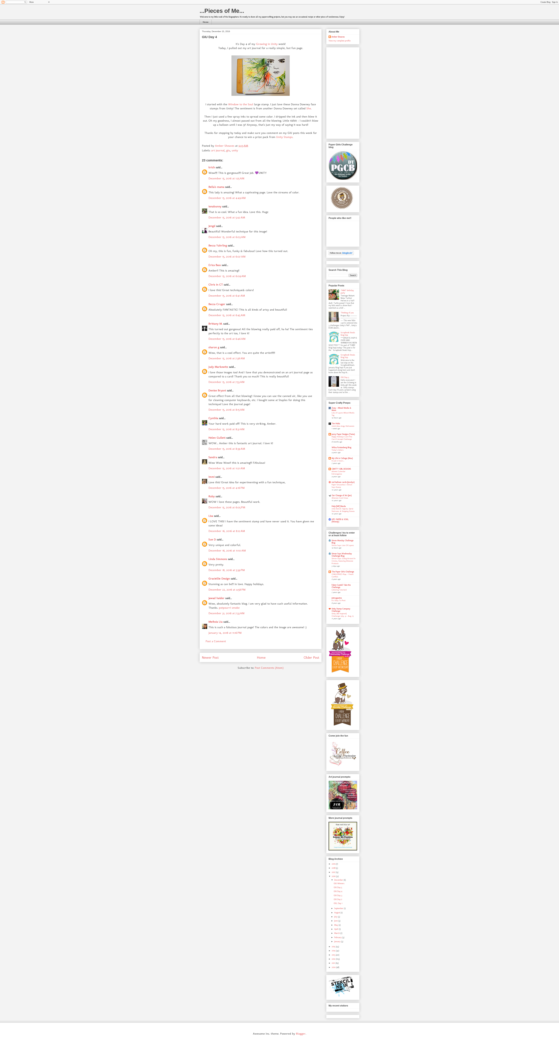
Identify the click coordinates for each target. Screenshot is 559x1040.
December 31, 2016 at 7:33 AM (226, 613)
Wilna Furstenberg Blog (341, 447)
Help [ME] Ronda (339, 506)
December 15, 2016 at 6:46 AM (226, 338)
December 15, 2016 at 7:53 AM (226, 382)
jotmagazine (337, 598)
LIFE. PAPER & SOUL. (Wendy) (340, 520)
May (336, 925)
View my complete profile (340, 41)
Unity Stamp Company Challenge (341, 609)
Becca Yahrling (217, 245)
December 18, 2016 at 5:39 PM (226, 570)
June (336, 921)
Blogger (301, 1033)
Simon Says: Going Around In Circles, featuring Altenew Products (343, 561)
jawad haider (216, 598)
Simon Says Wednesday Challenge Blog (342, 554)
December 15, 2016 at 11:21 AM (226, 468)
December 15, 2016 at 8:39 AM (226, 448)
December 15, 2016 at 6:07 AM (226, 256)
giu (228, 150)
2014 (334, 950)
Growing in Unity (267, 44)
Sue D (212, 539)
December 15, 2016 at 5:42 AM (226, 217)
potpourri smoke (229, 607)
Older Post (311, 657)
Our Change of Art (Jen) (342, 495)
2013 (334, 955)
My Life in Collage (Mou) (342, 458)
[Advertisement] (340, 92)
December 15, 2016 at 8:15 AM (226, 409)
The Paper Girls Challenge (343, 571)
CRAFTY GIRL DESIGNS (341, 469)
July (336, 916)
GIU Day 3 (338, 895)
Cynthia (213, 418)
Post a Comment (216, 641)
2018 (334, 868)
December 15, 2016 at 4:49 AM (227, 198)
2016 (334, 876)
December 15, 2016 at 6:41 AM (226, 295)
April (336, 929)
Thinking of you (347, 312)
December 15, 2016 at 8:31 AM (226, 429)
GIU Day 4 (338, 891)
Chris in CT (215, 284)
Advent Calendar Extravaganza (338, 472)
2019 (334, 864)
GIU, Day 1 (338, 903)
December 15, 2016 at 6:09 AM (227, 276)
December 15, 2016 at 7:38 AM (226, 358)
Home (205, 22)
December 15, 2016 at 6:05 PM (226, 507)
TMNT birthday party (347, 291)
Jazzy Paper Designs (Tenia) (343, 434)
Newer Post (210, 657)
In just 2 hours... (338, 460)
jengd (211, 226)
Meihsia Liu (215, 621)
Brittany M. (215, 323)
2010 (334, 967)
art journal (218, 150)
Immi (211, 476)
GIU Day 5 (345, 377)
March (337, 933)
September (339, 908)
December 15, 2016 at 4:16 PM (226, 488)
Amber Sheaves (338, 37)
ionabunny (214, 206)
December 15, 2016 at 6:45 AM (226, 315)
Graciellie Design (219, 578)
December (339, 880)
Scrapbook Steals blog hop (348, 333)
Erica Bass (214, 265)
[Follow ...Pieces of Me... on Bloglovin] (341, 254)
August (337, 912)
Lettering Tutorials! (339, 590)
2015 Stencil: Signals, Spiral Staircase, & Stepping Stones (343, 509)
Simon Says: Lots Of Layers (343, 545)
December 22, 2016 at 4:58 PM (226, 589)
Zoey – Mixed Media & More (341, 409)
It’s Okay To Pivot (338, 600)
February (338, 937)
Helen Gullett (216, 437)
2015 (334, 946)
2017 (334, 872)
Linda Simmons (217, 559)
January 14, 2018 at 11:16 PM (225, 632)
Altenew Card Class (340, 498)
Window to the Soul (240, 104)
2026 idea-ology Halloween (343, 426)
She (308, 108)
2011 (334, 963)
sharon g (213, 347)
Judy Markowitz (218, 366)
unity (235, 150)
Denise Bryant (217, 390)
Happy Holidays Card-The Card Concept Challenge (342, 437)
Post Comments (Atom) (269, 667)
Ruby (211, 496)
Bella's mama (216, 187)
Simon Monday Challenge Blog (342, 541)
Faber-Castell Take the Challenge (341, 586)
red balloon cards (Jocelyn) (343, 482)
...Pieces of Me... (222, 11)
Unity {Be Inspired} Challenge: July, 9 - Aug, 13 (342, 614)
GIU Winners (339, 883)
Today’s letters (337, 450)
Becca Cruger (216, 304)
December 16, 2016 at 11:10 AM (227, 550)
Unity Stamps (284, 137)
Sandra (212, 457)
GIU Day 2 (338, 899)
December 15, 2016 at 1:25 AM (226, 178)
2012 (334, 959)
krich (211, 167)
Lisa (210, 516)
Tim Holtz (336, 423)
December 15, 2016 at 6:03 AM (226, 237)
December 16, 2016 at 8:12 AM (226, 531)
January (337, 941)
